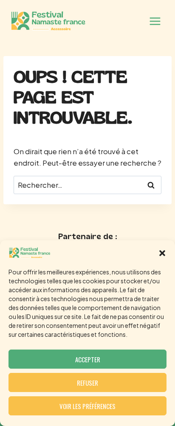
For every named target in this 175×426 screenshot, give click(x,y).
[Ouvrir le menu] (155, 21)
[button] (162, 253)
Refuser (87, 382)
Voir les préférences (87, 406)
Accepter (87, 359)
